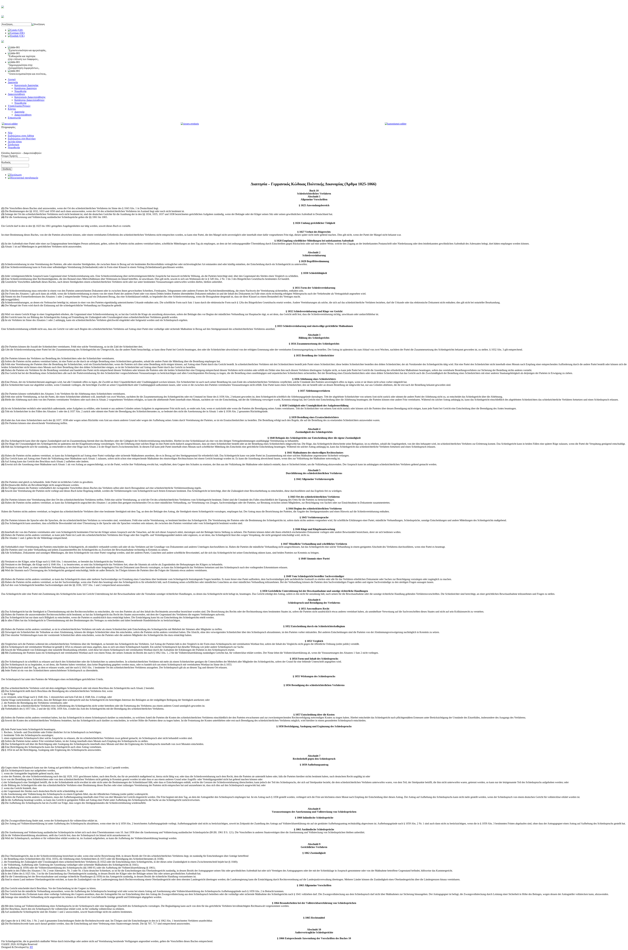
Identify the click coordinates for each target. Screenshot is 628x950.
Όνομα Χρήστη (9, 156)
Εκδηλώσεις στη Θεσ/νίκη (21, 138)
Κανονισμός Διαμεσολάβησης (29, 97)
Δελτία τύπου (15, 141)
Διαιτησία (13, 82)
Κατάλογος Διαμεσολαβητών (29, 100)
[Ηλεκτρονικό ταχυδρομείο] (23, 177)
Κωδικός (5, 162)
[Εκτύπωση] (15, 174)
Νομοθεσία (20, 91)
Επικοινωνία (14, 117)
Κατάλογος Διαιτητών (25, 88)
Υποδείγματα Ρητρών (19, 106)
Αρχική (12, 79)
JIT (31, 947)
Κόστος (12, 108)
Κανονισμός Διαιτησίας (26, 85)
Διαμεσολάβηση (16, 94)
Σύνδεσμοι (13, 144)
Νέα (10, 132)
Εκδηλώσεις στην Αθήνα (21, 135)
